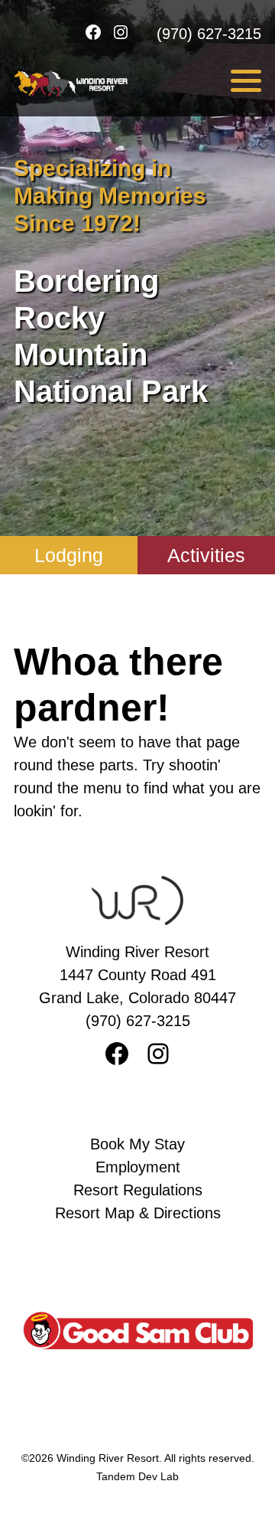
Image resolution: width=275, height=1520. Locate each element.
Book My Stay (137, 1144)
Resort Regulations (137, 1190)
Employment (137, 1167)
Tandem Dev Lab (137, 1476)
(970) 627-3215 (209, 33)
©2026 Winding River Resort (90, 1458)
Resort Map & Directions (138, 1213)
